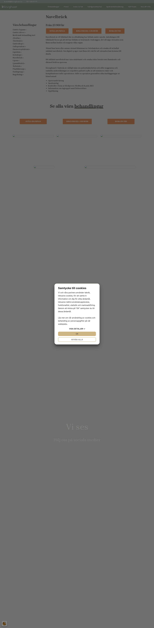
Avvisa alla (77, 339)
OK (77, 334)
